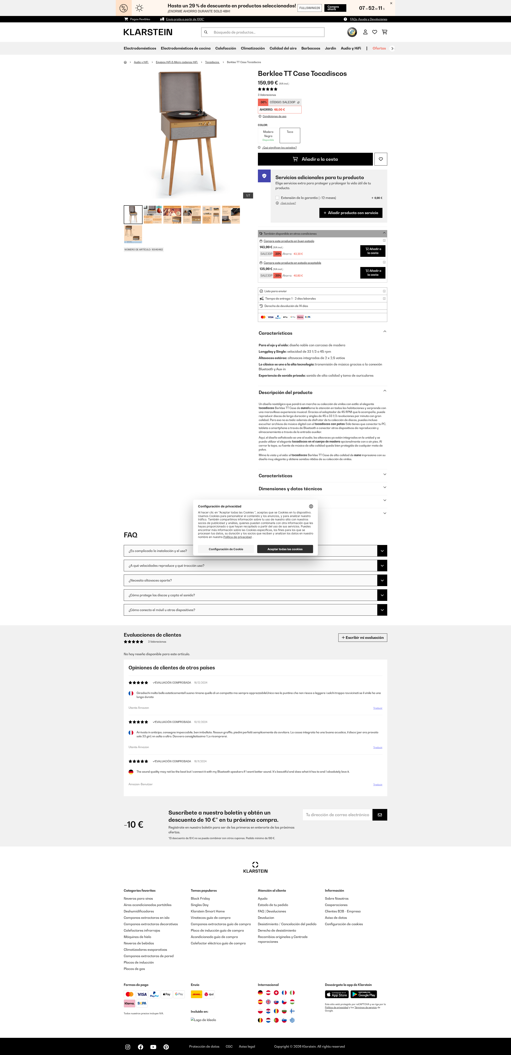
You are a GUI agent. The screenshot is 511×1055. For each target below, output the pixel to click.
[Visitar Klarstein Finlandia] (292, 1011)
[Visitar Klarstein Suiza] (276, 992)
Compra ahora (333, 8)
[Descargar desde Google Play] (363, 994)
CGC (229, 1046)
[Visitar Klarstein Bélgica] (260, 1020)
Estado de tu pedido (273, 905)
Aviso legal (247, 1046)
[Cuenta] (365, 32)
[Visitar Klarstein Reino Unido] (268, 1001)
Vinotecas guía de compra (211, 918)
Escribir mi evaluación (364, 637)
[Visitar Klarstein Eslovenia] (284, 1020)
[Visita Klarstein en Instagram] (128, 1047)
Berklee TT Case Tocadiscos (244, 62)
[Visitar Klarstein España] (260, 1001)
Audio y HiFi (141, 62)
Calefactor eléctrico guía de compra (218, 943)
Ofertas (379, 48)
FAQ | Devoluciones (272, 911)
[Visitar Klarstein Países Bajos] (268, 1020)
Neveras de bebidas (139, 943)
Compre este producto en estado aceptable (292, 262)
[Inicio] (129, 62)
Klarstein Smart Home (208, 911)
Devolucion (266, 918)
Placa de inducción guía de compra (217, 930)
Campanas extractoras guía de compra (221, 924)
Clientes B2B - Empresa (343, 911)
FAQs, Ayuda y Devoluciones (368, 19)
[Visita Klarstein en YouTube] (153, 1047)
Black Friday (200, 898)
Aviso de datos (336, 918)
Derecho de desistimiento (277, 930)
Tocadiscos (212, 62)
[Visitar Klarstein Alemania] (260, 992)
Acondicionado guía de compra (214, 937)
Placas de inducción (139, 962)
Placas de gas (134, 969)
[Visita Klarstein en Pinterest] (166, 1047)
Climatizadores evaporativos (145, 950)
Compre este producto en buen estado (289, 241)
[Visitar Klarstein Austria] (268, 992)
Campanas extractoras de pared (149, 956)
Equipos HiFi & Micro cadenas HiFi (177, 62)
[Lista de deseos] (374, 32)
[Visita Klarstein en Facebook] (141, 1047)
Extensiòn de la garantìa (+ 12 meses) (308, 198)
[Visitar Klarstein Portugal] (276, 1020)
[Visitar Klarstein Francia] (284, 992)
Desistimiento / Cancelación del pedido (287, 924)
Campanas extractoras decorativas (151, 924)
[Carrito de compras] (384, 32)
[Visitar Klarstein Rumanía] (276, 1011)
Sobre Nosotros (337, 898)
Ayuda (262, 898)
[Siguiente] (392, 49)
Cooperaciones (336, 905)
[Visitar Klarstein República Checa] (284, 1001)
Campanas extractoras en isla (146, 918)
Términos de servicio (366, 1007)
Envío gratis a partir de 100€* (185, 19)
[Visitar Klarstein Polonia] (260, 1011)
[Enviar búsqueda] (205, 32)
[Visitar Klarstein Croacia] (268, 1011)
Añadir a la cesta (319, 159)
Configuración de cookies (344, 924)
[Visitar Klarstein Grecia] (292, 1020)
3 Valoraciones (267, 94)
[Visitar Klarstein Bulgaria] (284, 1011)
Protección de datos (204, 1046)
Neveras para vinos (138, 898)
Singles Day (199, 905)
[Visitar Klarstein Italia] (292, 992)
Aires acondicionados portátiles (147, 905)
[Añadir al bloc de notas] (380, 159)
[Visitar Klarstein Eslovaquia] (276, 1001)
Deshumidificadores (139, 911)
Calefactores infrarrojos (142, 930)
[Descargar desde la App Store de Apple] (337, 994)
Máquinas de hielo (137, 937)
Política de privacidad (336, 1007)
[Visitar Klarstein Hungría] (292, 1001)
